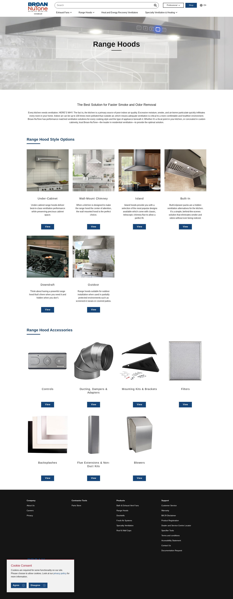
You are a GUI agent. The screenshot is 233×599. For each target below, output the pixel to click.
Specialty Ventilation (124, 525)
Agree (16, 585)
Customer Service (169, 505)
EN (205, 5)
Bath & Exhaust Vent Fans (127, 505)
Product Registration (170, 520)
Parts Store (76, 505)
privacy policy (59, 573)
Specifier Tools (167, 530)
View (47, 227)
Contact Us (166, 545)
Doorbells (120, 515)
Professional (172, 5)
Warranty (165, 510)
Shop (191, 5)
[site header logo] (37, 8)
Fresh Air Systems (124, 520)
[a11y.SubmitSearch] (155, 5)
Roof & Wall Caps (123, 530)
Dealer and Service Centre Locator (176, 525)
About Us (31, 505)
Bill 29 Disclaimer (168, 515)
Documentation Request (171, 550)
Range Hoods (122, 510)
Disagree (35, 585)
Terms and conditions (170, 535)
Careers (30, 510)
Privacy (30, 515)
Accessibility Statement (171, 540)
